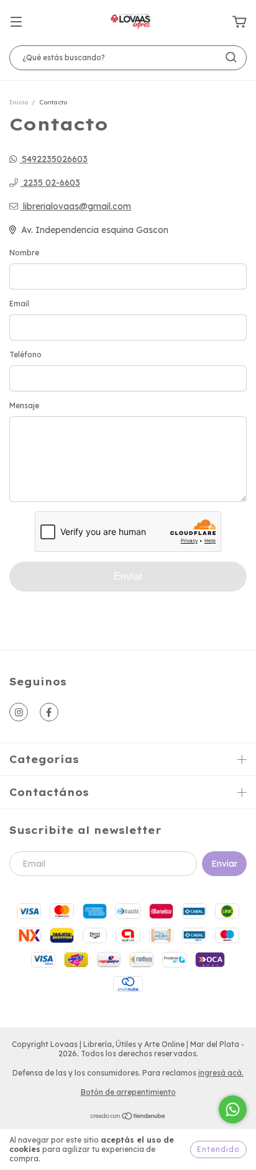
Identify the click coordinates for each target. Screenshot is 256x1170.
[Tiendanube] (128, 1117)
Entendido (218, 1149)
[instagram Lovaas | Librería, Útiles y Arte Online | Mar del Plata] (18, 712)
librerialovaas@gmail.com (77, 206)
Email (19, 303)
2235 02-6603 (50, 182)
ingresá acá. (221, 1072)
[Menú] (16, 22)
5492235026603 (53, 159)
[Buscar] (231, 57)
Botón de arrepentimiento (128, 1092)
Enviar (128, 576)
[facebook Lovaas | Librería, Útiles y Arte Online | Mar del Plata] (49, 712)
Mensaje (24, 405)
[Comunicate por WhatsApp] (233, 1109)
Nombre (24, 252)
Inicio (18, 102)
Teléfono (25, 354)
